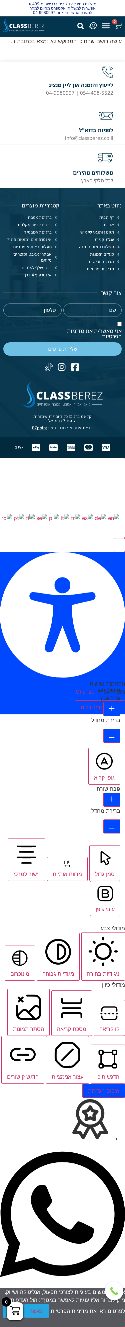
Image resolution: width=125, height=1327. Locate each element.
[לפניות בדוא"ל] (106, 115)
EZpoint (39, 428)
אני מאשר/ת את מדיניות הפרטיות (94, 333)
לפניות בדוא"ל (96, 130)
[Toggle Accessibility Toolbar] (114, 241)
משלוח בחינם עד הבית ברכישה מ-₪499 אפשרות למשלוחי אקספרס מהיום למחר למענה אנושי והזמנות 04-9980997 (62, 8)
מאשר (37, 1311)
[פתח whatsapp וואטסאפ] (62, 1283)
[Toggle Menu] (106, 25)
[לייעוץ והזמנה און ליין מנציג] (107, 72)
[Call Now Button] (114, 1291)
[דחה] (119, 1324)
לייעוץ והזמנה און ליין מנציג (81, 85)
